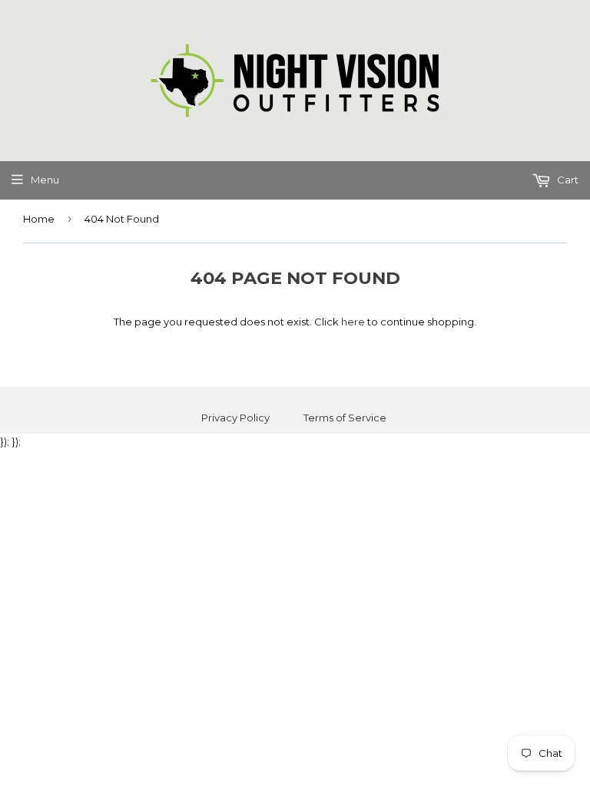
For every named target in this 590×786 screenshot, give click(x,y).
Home (39, 219)
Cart (566, 179)
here (353, 321)
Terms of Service (344, 417)
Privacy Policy (235, 417)
